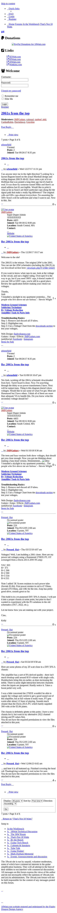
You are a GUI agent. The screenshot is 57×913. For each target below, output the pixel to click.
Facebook (17, 339)
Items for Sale (7, 342)
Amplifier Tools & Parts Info (15, 312)
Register (5, 107)
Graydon (30, 122)
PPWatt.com (15, 59)
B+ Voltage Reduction (12, 310)
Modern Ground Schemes (14, 305)
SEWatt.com (15, 56)
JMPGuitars (19, 119)
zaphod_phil (40, 119)
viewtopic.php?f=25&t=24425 (41, 268)
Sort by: (27, 800)
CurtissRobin (7, 122)
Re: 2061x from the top (15, 241)
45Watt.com (14, 62)
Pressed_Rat (7, 517)
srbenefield (6, 144)
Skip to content (8, 3)
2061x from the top (15, 113)
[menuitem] (10, 14)
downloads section (44, 326)
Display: (8, 800)
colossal (30, 119)
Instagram (28, 339)
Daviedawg (19, 122)
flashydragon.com (22, 334)
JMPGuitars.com (32, 336)
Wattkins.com (15, 64)
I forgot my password (11, 90)
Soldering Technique (11, 307)
